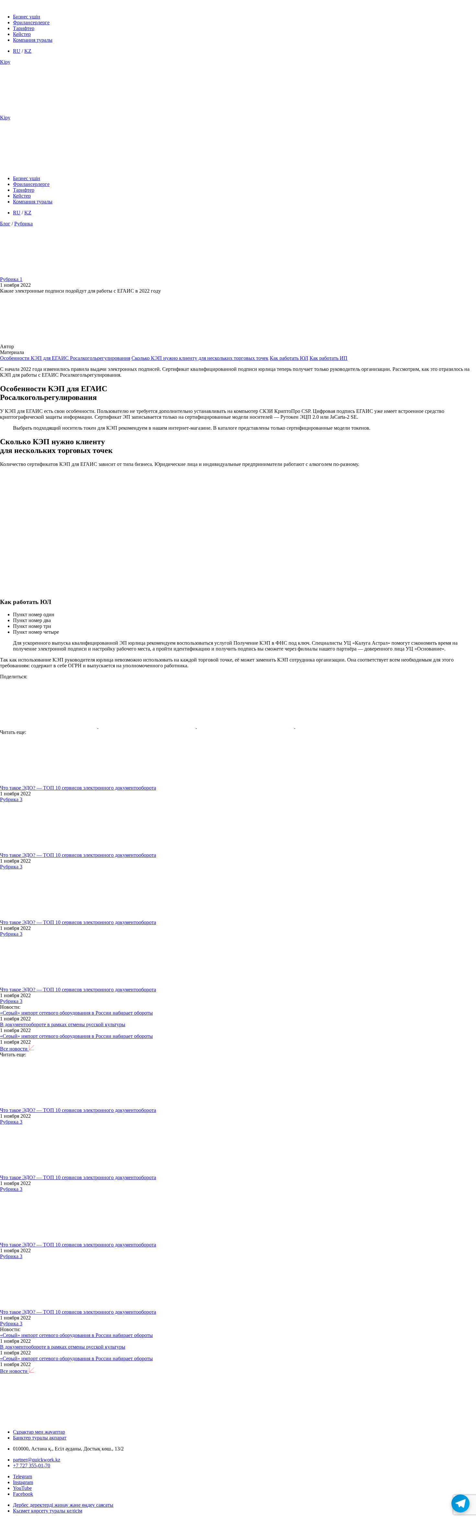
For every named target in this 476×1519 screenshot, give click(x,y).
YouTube (22, 1488)
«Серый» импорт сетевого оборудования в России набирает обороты (76, 1013)
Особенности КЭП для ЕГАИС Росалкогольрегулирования (65, 358)
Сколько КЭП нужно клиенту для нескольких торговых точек (199, 358)
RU (16, 51)
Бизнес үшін (26, 16)
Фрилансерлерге (31, 22)
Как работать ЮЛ (289, 358)
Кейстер (22, 34)
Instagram (23, 1482)
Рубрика (23, 223)
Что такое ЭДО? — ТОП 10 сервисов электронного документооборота (78, 788)
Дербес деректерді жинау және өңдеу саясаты (63, 1505)
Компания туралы (32, 40)
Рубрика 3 (11, 799)
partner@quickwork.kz (36, 1459)
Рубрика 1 (11, 279)
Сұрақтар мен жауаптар (39, 1432)
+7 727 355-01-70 (31, 1465)
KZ (27, 51)
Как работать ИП (328, 358)
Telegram (22, 1476)
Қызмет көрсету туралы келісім (47, 1511)
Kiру (5, 62)
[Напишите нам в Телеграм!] (460, 1503)
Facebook (23, 1494)
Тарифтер (23, 28)
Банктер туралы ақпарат (39, 1437)
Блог (5, 223)
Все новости (14, 1048)
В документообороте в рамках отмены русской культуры (62, 1024)
